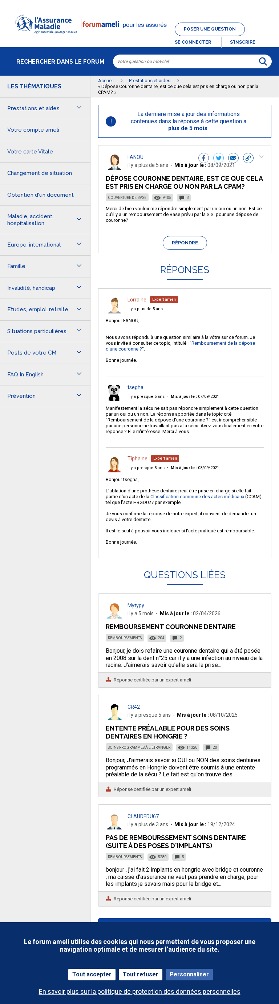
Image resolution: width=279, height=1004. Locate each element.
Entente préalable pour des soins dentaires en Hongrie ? (168, 732)
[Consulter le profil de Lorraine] (114, 311)
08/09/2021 (195, 467)
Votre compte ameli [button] (33, 130)
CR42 (134, 707)
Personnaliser (189, 974)
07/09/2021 (195, 396)
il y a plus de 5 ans (145, 309)
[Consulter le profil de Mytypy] (114, 616)
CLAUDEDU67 (143, 816)
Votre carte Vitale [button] (30, 151)
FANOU (135, 157)
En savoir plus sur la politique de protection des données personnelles (139, 991)
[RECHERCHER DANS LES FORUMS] (263, 61)
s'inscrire (242, 42)
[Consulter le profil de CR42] (114, 718)
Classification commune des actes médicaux (197, 496)
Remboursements (125, 638)
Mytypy (136, 605)
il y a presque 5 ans (146, 396)
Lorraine (137, 300)
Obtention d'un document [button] (40, 195)
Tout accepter (92, 974)
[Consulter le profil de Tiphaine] (114, 470)
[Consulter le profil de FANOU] (114, 168)
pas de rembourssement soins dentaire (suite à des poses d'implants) (176, 841)
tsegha (135, 387)
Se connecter (193, 42)
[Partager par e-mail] (233, 159)
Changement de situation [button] (39, 173)
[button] (139, 38)
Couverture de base (127, 198)
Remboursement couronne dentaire (171, 627)
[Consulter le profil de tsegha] (114, 399)
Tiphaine (137, 458)
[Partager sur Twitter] (218, 159)
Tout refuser (140, 974)
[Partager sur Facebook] (203, 159)
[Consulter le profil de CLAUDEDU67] (114, 827)
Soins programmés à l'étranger (139, 747)
